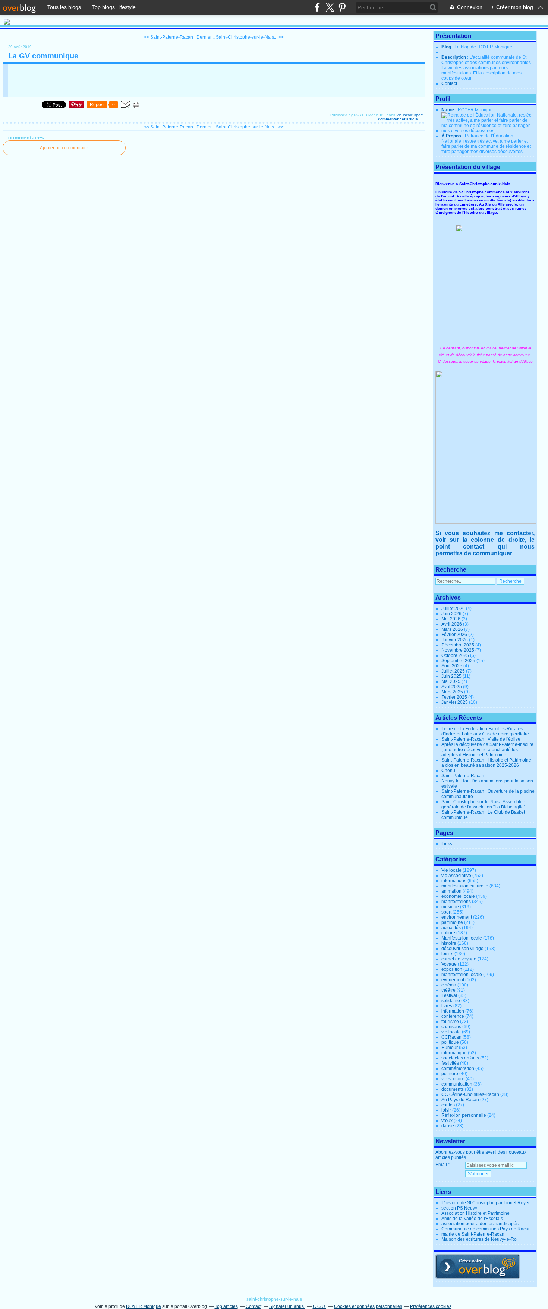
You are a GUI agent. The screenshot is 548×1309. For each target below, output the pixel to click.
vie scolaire (452, 1078)
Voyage (449, 964)
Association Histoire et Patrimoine (475, 1213)
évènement (452, 979)
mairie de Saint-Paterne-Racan (472, 1234)
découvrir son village (462, 948)
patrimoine (452, 922)
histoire (448, 943)
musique (450, 906)
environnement (456, 917)
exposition (451, 969)
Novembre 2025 (458, 650)
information (452, 1011)
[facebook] (317, 7)
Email (441, 1164)
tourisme (450, 1021)
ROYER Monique (143, 1306)
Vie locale (404, 115)
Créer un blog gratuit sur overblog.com (477, 1266)
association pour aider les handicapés (480, 1223)
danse (447, 1125)
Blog (446, 47)
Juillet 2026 (453, 608)
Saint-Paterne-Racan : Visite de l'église (480, 739)
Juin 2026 (452, 613)
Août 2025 (452, 665)
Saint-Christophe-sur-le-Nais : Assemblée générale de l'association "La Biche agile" (483, 804)
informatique (454, 1052)
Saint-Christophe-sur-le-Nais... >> (250, 37)
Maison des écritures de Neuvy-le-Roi (479, 1239)
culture (448, 932)
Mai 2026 (451, 619)
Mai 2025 (451, 681)
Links (446, 843)
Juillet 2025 (453, 671)
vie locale (451, 1032)
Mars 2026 (452, 629)
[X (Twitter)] (329, 7)
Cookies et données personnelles (368, 1306)
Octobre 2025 (455, 655)
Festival (449, 995)
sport (418, 115)
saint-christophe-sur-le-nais (274, 1299)
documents (452, 1089)
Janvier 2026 (455, 639)
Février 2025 (454, 697)
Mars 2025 (452, 692)
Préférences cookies (430, 1306)
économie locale (458, 896)
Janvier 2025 (455, 702)
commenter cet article (398, 119)
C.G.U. (319, 1306)
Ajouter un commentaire (64, 147)
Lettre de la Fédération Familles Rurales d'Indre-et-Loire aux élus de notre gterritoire (485, 731)
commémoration (457, 1068)
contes (448, 1105)
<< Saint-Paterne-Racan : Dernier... (179, 37)
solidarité (450, 1000)
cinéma (448, 985)
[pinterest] (342, 7)
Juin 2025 (452, 676)
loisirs (447, 953)
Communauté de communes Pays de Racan (486, 1229)
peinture (449, 1073)
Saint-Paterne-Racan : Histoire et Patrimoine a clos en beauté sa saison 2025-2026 (486, 762)
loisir (446, 1110)
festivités (450, 1063)
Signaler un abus (287, 1306)
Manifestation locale (461, 938)
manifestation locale (461, 974)
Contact (449, 83)
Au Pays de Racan (460, 1099)
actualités (451, 927)
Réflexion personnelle (463, 1115)
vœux (447, 1120)
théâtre (448, 990)
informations (453, 880)
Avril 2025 (452, 686)
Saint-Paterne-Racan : (463, 775)
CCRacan (451, 1037)
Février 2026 (454, 634)
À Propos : (453, 136)
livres (446, 1005)
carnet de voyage (458, 959)
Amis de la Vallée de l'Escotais (472, 1218)
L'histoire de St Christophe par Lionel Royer (485, 1202)
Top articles (226, 1306)
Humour (449, 1047)
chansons (451, 1026)
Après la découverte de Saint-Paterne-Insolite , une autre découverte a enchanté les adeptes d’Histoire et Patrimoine (487, 749)
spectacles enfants (460, 1058)
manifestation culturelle (464, 886)
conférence (452, 1016)
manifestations (456, 901)
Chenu (448, 770)
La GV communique (43, 56)
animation (451, 891)
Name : (449, 109)
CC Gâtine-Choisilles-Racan (470, 1094)
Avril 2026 (452, 624)
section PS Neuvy (459, 1208)
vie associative (456, 875)
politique (450, 1042)
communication (456, 1084)
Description (454, 57)
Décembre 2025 (458, 645)
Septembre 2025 (458, 660)
